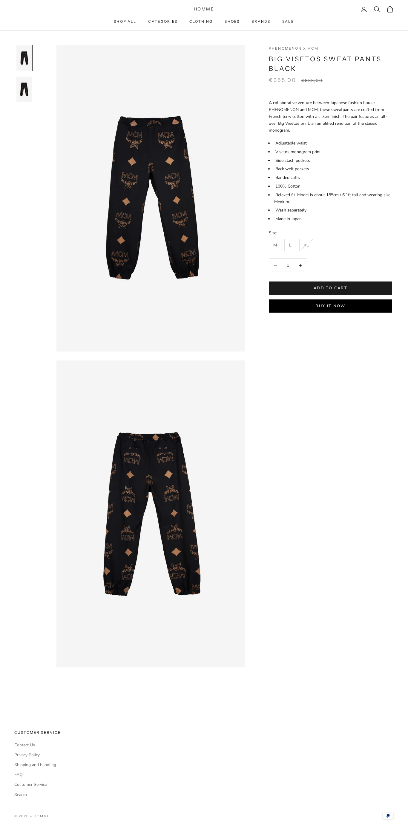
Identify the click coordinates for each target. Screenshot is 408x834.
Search (20, 795)
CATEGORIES (162, 21)
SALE (288, 21)
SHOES (232, 21)
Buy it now (330, 306)
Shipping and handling (35, 765)
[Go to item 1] (24, 58)
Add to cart (330, 288)
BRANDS (260, 21)
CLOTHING (201, 21)
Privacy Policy (27, 755)
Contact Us (24, 745)
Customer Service (30, 784)
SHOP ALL (125, 21)
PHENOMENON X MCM (294, 48)
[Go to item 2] (24, 89)
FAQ (18, 774)
